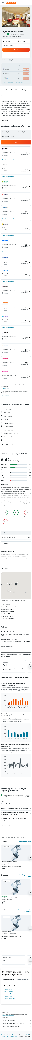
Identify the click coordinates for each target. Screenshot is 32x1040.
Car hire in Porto (9, 991)
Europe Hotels (15, 1034)
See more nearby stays (25, 841)
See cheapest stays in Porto (25, 875)
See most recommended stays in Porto (24, 910)
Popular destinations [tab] (23, 979)
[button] (3, 2)
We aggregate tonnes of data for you (13, 1023)
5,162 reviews (20, 34)
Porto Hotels (14, 1036)
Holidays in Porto (9, 994)
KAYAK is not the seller (8, 1020)
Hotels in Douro (5, 1036)
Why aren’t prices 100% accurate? (12, 1026)
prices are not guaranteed (8, 1015)
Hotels (8, 1034)
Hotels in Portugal (25, 1034)
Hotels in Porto (8, 996)
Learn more (5, 388)
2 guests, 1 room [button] (8, 45)
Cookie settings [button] (5, 395)
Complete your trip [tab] (8, 979)
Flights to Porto (8, 989)
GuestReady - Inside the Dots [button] (9, 898)
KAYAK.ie (3, 1034)
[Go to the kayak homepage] (11, 3)
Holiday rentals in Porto (10, 998)
